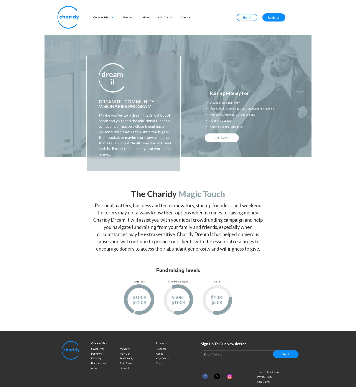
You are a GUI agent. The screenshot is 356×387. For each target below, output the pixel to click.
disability (96, 358)
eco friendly (126, 358)
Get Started (221, 138)
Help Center (164, 17)
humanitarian (98, 363)
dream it (125, 368)
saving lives (97, 348)
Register (274, 17)
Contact (185, 17)
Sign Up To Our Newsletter (223, 344)
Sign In (247, 17)
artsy (94, 368)
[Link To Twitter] (217, 376)
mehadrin (125, 348)
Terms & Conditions (268, 372)
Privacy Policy (264, 376)
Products (129, 17)
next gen (125, 353)
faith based (126, 363)
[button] (112, 78)
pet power (97, 353)
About (146, 17)
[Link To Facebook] (205, 376)
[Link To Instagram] (229, 376)
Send (286, 354)
